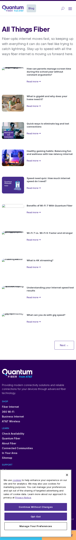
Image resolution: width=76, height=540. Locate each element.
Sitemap (7, 457)
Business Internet (13, 416)
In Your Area (9, 452)
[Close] (67, 475)
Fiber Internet (10, 406)
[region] (35, 503)
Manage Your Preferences (35, 526)
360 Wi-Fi (8, 411)
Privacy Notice (23, 497)
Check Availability (13, 433)
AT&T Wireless (11, 421)
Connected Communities (17, 448)
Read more (32, 81)
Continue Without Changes (36, 507)
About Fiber (9, 443)
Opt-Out (36, 516)
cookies (17, 480)
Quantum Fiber (11, 438)
